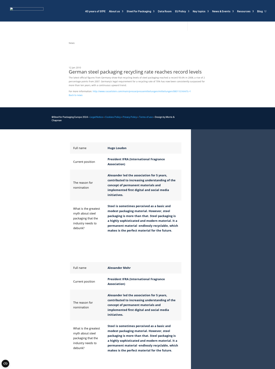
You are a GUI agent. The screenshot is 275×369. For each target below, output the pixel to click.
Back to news (76, 95)
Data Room (165, 11)
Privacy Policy (130, 117)
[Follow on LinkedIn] (208, 117)
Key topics (199, 11)
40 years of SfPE (95, 11)
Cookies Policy (113, 117)
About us (114, 11)
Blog (260, 11)
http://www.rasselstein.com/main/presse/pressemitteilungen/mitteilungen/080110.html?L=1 (142, 91)
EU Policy (180, 11)
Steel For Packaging (139, 11)
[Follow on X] (214, 117)
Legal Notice (96, 117)
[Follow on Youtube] (220, 117)
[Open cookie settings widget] (5, 363)
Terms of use (146, 117)
